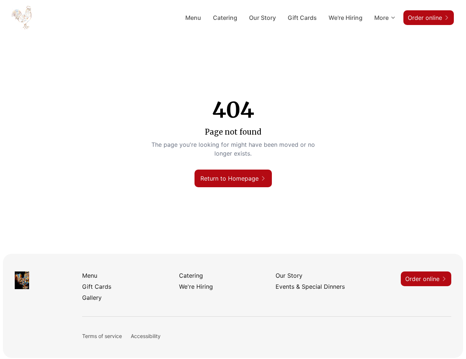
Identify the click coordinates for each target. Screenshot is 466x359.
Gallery (92, 297)
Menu (193, 17)
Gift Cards (302, 17)
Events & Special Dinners (310, 286)
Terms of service (102, 336)
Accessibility (146, 336)
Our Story (262, 17)
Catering (225, 17)
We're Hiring (345, 17)
